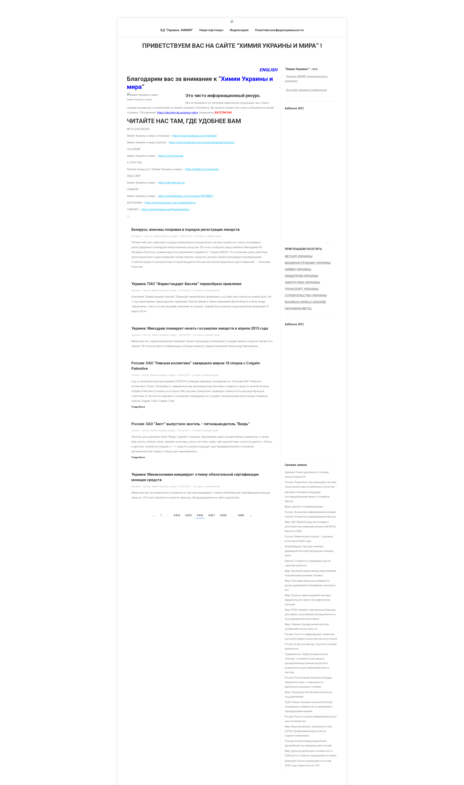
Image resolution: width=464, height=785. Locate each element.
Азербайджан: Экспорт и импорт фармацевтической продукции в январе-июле (309, 551)
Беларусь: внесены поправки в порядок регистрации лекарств (185, 229)
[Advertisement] (66, 8)
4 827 (211, 515)
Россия (135, 375)
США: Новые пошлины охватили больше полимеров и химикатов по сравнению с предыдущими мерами (309, 707)
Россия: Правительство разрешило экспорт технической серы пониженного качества (311, 484)
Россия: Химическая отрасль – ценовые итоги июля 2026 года (309, 538)
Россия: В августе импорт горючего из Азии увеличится (311, 646)
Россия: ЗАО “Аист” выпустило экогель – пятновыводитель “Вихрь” (190, 424)
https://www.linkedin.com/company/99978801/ (186, 196)
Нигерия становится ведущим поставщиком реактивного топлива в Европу (307, 497)
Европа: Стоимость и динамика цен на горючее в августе (308, 563)
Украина (135, 290)
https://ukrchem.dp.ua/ (171, 182)
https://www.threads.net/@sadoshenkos (166, 209)
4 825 (188, 515)
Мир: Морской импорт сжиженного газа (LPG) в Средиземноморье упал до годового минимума (308, 731)
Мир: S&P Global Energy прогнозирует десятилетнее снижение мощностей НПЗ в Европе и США (310, 527)
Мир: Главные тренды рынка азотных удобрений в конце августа (307, 626)
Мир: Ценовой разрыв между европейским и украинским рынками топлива (310, 573)
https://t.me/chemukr (170, 155)
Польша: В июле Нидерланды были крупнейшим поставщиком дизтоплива (308, 743)
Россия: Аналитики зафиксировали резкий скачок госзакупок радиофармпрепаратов (310, 514)
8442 (241, 515)
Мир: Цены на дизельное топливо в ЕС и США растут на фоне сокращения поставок (310, 753)
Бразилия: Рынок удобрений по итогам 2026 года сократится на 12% (308, 763)
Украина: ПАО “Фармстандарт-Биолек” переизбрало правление (186, 284)
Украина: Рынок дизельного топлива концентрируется (307, 474)
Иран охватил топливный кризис (304, 506)
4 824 (176, 515)
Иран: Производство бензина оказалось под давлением (309, 694)
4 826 (200, 515)
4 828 (223, 515)
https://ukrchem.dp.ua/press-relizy (177, 112)
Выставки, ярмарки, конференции (306, 90)
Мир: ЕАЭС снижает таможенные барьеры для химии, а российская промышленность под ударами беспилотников (310, 614)
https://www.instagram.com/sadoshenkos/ (170, 202)
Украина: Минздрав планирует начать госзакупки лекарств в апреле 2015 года (199, 328)
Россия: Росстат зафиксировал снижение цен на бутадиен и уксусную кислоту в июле (311, 636)
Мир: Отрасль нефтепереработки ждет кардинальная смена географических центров (308, 600)
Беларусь (136, 236)
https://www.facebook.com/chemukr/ (194, 135)
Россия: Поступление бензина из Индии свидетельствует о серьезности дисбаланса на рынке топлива (308, 682)
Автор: (161, 236)
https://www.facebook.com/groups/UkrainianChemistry (202, 142)
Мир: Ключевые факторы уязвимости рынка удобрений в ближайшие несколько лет (310, 585)
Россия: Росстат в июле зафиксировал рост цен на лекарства (311, 719)
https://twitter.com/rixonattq (202, 169)
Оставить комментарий (208, 236)
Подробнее (138, 406)
